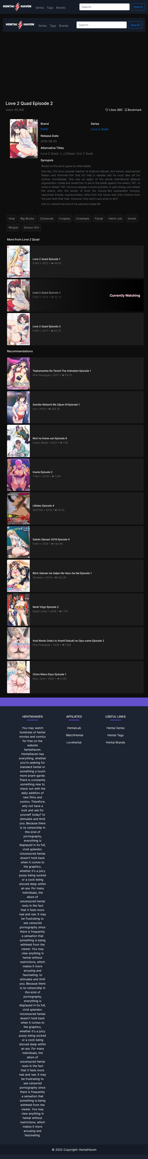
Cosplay (64, 218)
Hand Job (115, 218)
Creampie (82, 218)
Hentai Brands (115, 742)
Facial (99, 218)
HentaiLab (74, 728)
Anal (12, 218)
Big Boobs (27, 218)
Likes (115, 110)
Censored (46, 218)
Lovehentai (74, 742)
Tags (50, 7)
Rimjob (13, 227)
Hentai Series (115, 728)
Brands (61, 7)
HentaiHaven (87, 1149)
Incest (132, 218)
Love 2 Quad (99, 129)
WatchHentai (74, 735)
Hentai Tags (115, 735)
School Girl (31, 227)
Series (40, 7)
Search (138, 7)
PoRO (44, 129)
